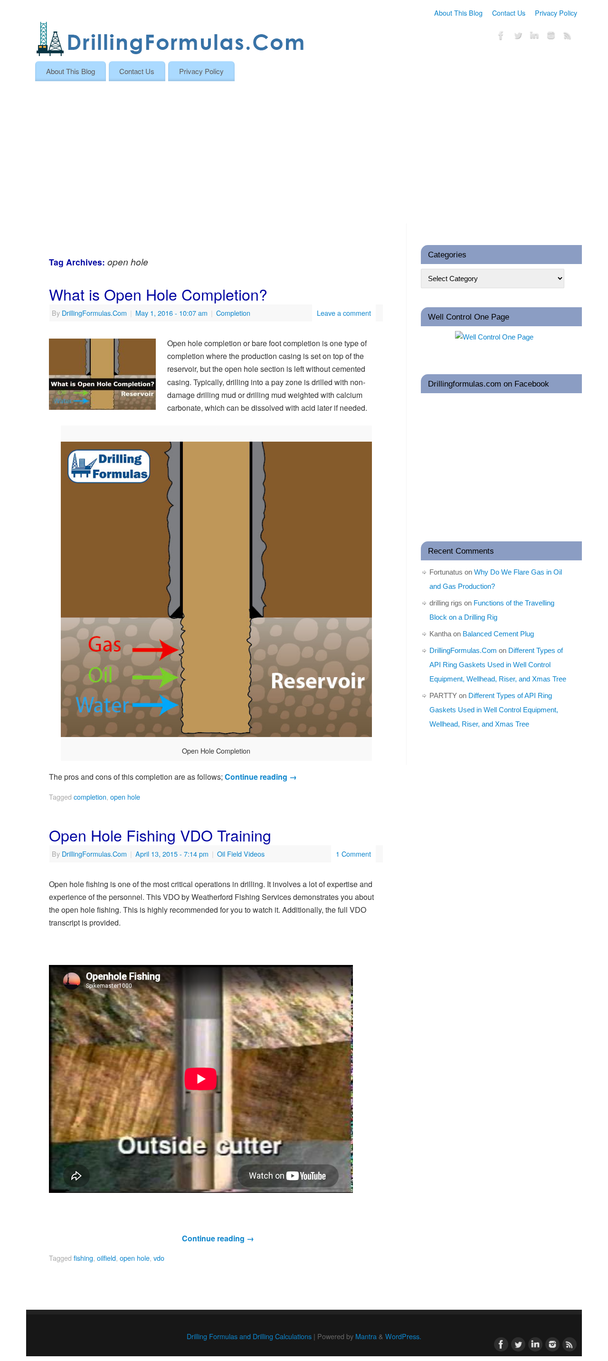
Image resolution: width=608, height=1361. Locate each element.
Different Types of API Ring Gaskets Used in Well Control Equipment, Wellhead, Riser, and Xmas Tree (497, 664)
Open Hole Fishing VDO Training (160, 835)
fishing (83, 1258)
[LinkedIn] (534, 37)
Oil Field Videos (241, 854)
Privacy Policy (556, 13)
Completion (233, 313)
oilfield (106, 1258)
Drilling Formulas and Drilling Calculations (249, 1336)
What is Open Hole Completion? (158, 294)
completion (90, 797)
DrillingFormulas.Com (94, 313)
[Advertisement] (304, 152)
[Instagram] (551, 37)
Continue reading (261, 776)
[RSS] (567, 37)
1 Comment (353, 854)
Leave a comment (344, 313)
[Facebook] (501, 37)
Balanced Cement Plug (498, 634)
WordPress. (403, 1336)
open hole (125, 797)
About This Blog (458, 13)
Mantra (366, 1336)
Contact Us (508, 13)
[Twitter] (518, 37)
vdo (158, 1258)
